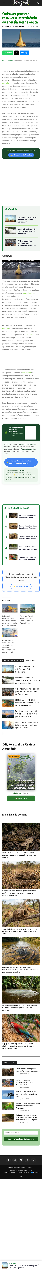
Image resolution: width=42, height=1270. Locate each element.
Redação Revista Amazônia (14, 26)
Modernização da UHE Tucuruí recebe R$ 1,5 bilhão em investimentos (27, 680)
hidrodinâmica (28, 293)
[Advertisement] (21, 182)
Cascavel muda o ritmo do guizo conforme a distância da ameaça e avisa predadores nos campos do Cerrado (19, 893)
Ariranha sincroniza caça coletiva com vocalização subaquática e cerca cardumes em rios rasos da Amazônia (20, 969)
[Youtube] (33, 1160)
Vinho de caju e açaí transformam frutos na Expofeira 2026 (24, 1082)
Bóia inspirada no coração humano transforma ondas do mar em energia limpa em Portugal (9, 620)
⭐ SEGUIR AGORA (21, 586)
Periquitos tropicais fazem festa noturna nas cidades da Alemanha (28, 1105)
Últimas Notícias (23, 1173)
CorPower (29, 334)
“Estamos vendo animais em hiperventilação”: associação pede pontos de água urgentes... (27, 1117)
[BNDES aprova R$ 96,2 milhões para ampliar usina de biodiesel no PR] (8, 703)
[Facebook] (8, 1160)
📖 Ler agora (21, 798)
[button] (4, 3)
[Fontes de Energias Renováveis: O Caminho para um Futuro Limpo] (27, 608)
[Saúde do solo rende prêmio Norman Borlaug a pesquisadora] (8, 1072)
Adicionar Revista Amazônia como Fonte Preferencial (20, 462)
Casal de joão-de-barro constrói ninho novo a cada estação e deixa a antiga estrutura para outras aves (19, 931)
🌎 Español (34, 1173)
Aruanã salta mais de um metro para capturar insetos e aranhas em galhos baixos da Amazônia (19, 1007)
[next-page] (7, 733)
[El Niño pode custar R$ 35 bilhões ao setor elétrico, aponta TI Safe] (8, 725)
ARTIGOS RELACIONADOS (13, 660)
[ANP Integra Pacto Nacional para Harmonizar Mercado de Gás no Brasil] (8, 692)
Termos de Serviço (10, 1173)
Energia (10, 60)
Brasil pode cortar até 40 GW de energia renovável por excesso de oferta (26, 714)
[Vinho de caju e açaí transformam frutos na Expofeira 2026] (8, 1083)
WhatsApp (8, 53)
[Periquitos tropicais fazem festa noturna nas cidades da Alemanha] (8, 1106)
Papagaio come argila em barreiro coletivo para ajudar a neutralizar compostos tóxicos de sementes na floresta (20, 1045)
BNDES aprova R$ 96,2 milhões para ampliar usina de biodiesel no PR (27, 702)
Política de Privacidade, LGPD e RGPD (20, 1170)
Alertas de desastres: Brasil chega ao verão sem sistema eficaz (26, 1094)
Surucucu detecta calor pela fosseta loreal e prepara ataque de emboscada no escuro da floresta (19, 854)
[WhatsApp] (27, 1160)
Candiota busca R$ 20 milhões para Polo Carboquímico (24, 669)
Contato (29, 1168)
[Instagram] (14, 1160)
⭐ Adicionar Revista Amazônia (21, 155)
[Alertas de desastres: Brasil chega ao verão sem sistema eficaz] (8, 1094)
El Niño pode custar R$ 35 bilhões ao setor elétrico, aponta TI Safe (26, 725)
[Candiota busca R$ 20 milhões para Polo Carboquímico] (8, 669)
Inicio (4, 60)
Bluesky (24, 53)
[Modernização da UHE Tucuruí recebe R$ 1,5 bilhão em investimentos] (8, 680)
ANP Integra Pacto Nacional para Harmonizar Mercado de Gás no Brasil (27, 691)
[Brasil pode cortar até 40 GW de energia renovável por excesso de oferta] (8, 714)
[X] (21, 1160)
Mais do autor (31, 660)
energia (5, 83)
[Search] (38, 3)
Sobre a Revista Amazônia (16, 1168)
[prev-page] (3, 733)
